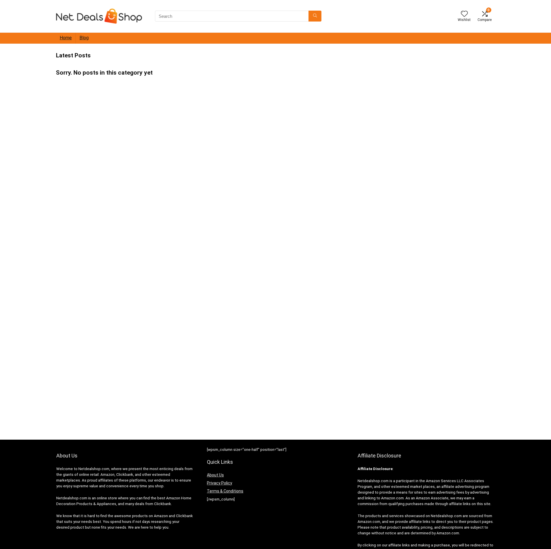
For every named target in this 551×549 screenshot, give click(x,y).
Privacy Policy (219, 483)
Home (66, 37)
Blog (84, 37)
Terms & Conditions (225, 491)
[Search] (315, 16)
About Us (215, 475)
